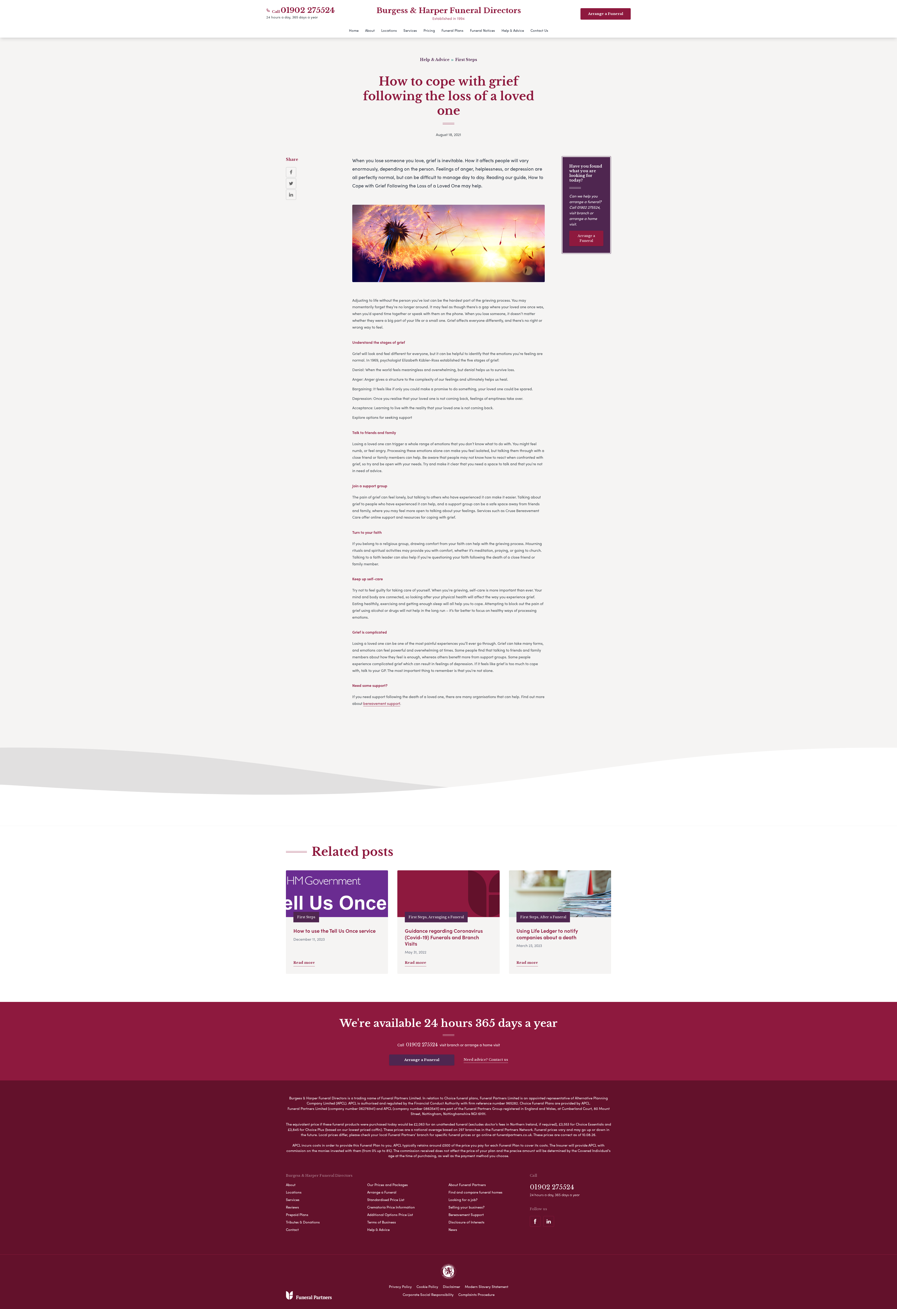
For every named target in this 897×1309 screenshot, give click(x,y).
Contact (292, 1229)
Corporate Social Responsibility (428, 1294)
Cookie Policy (427, 1286)
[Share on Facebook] (291, 172)
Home (354, 30)
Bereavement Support (466, 1214)
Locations (389, 30)
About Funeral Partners (467, 1184)
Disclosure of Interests (466, 1222)
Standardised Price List (385, 1199)
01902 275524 (308, 10)
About (370, 30)
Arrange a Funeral (586, 238)
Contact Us (539, 30)
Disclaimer (451, 1286)
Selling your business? (466, 1207)
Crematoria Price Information (391, 1207)
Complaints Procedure (476, 1294)
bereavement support (381, 703)
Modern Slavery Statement (486, 1286)
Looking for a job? (462, 1199)
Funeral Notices (482, 30)
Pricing (429, 30)
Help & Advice (513, 30)
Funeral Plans (452, 30)
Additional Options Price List (390, 1214)
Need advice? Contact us (486, 1059)
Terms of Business (381, 1222)
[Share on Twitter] (291, 183)
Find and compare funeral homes (475, 1192)
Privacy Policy (400, 1286)
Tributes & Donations (303, 1222)
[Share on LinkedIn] (291, 195)
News (452, 1229)
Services (410, 30)
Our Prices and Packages (387, 1184)
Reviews (292, 1207)
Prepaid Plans (297, 1214)
